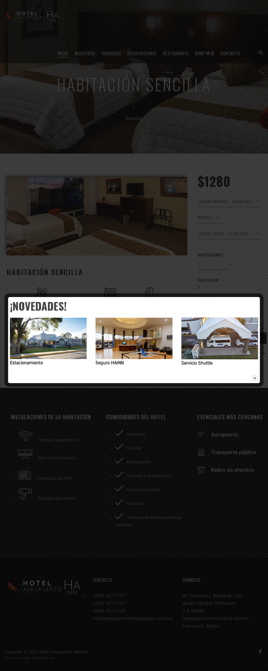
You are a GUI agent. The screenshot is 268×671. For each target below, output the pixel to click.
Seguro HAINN (110, 362)
